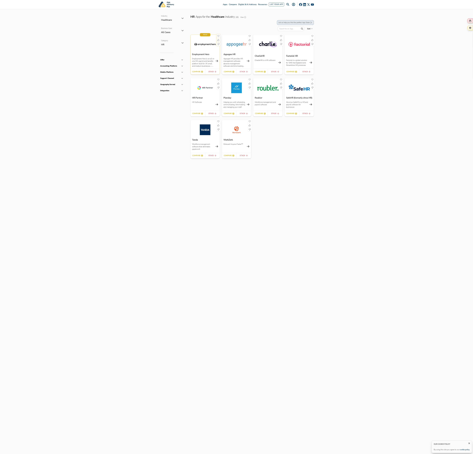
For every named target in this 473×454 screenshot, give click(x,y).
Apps (225, 4)
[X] (308, 4)
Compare (233, 4)
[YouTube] (312, 4)
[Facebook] (300, 4)
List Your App (276, 4)
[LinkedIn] (304, 4)
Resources (262, 4)
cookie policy (465, 449)
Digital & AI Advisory (247, 4)
